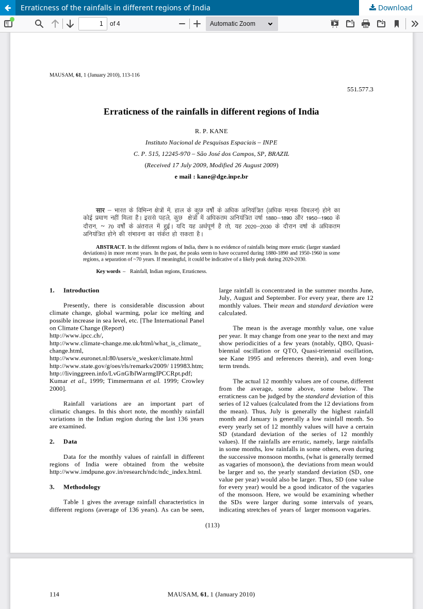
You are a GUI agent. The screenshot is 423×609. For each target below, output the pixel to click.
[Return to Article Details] (7, 7)
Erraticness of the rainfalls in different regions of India (115, 7)
